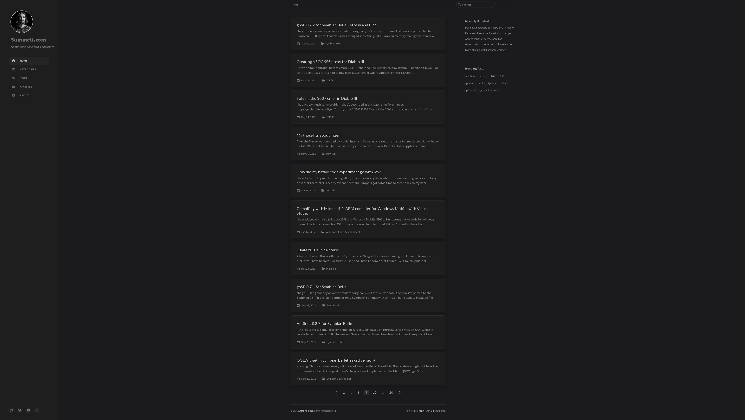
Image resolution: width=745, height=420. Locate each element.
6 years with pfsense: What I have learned (489, 44)
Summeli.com (28, 39)
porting (470, 83)
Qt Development (488, 90)
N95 (481, 83)
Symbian (492, 83)
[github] (11, 410)
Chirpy (434, 410)
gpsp (482, 76)
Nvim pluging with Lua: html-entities (485, 50)
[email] (28, 410)
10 (374, 392)
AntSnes (470, 76)
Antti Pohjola (305, 410)
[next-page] (399, 392)
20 (391, 392)
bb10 (493, 76)
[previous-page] (336, 392)
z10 (504, 83)
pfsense (470, 90)
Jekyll (421, 410)
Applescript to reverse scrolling (483, 39)
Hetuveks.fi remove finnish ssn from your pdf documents (498, 33)
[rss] (37, 410)
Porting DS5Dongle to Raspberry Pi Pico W (489, 27)
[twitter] (20, 410)
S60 (502, 76)
